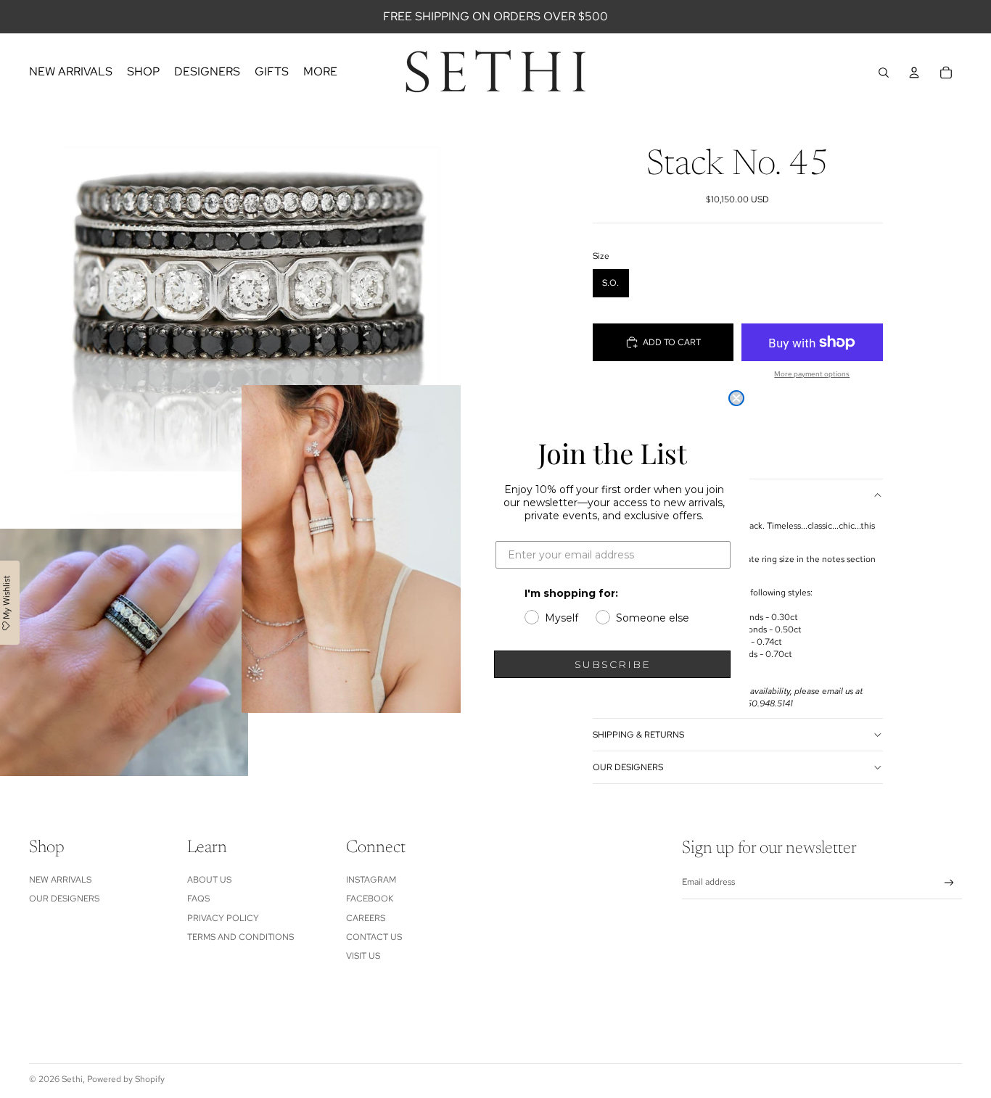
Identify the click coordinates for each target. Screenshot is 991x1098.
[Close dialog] (736, 398)
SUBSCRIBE (613, 664)
